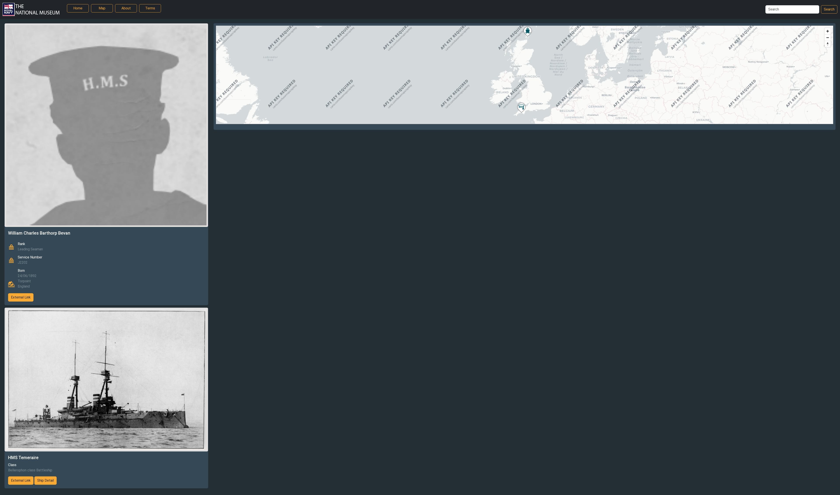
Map (102, 8)
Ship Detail (45, 480)
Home (77, 8)
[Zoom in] (827, 31)
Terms (150, 8)
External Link (21, 297)
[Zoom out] (827, 37)
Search (829, 9)
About (126, 8)
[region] (524, 75)
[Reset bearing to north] (827, 44)
